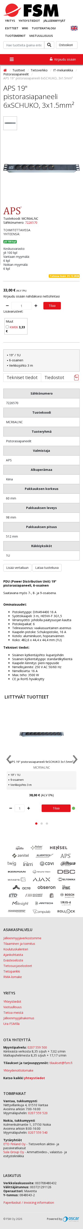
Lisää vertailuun (17, 568)
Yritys (10, 21)
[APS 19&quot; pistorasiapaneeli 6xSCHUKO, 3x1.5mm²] (10, 123)
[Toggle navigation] (11, 59)
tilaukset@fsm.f (61, 1063)
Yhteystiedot (29, 21)
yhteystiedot (34, 1078)
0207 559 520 (38, 1113)
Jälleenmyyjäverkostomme (22, 938)
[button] (36, 823)
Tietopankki (11, 971)
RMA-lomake (12, 977)
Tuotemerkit (15, 36)
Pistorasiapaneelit (16, 74)
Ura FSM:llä (11, 1024)
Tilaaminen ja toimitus (19, 943)
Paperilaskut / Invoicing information (28, 1202)
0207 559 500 (37, 1047)
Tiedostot (54, 377)
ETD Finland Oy (14, 1144)
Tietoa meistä (13, 1012)
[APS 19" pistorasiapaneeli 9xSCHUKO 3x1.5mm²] (41, 734)
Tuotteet (19, 70)
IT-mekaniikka (63, 70)
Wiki (25, 28)
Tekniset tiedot (22, 377)
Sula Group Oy (13, 1152)
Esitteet (11, 28)
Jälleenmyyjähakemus (18, 1018)
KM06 (14, 327)
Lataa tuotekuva (47, 568)
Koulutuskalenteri (15, 949)
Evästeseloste (13, 960)
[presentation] (8, 760)
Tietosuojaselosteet (17, 966)
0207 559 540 (38, 1132)
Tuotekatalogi (44, 28)
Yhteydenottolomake (18, 1070)
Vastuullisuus (41, 36)
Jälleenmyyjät (55, 21)
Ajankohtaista (13, 955)
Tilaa (52, 305)
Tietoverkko (39, 70)
